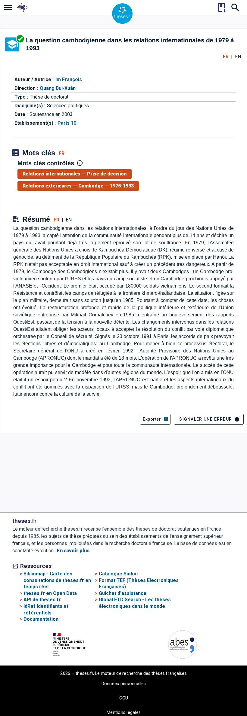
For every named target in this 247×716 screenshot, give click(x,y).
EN (238, 56)
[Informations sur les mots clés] (80, 163)
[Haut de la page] (222, 702)
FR (226, 56)
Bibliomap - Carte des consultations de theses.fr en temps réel (57, 580)
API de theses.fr (42, 599)
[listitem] (8, 7)
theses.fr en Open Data (50, 593)
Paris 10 (67, 123)
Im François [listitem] (68, 79)
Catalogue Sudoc (118, 574)
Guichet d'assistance (122, 593)
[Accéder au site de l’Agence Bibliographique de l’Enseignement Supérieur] (182, 645)
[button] (155, 419)
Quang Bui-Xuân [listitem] (58, 88)
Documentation (40, 619)
